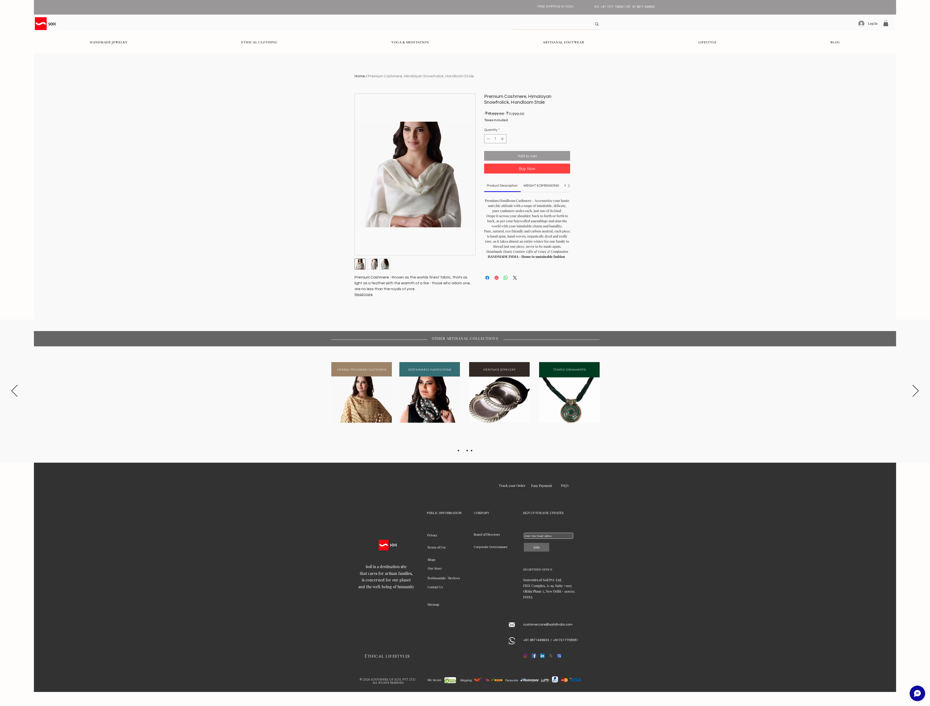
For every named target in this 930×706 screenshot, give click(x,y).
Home (360, 76)
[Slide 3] (467, 450)
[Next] (916, 391)
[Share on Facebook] (487, 278)
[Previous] (14, 391)
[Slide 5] (471, 450)
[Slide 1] (458, 450)
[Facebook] (534, 655)
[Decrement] (488, 139)
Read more (364, 294)
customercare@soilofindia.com (548, 624)
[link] (502, 185)
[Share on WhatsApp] (506, 278)
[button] (885, 23)
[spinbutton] (495, 139)
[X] (551, 655)
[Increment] (503, 139)
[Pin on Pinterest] (496, 278)
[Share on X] (515, 278)
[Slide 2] (463, 450)
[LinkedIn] (542, 655)
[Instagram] (525, 655)
